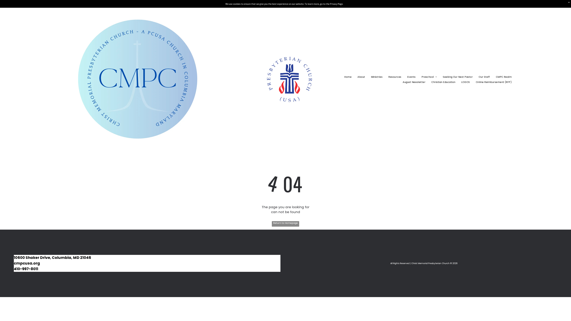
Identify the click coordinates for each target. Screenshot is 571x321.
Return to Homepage (285, 223)
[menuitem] (347, 76)
